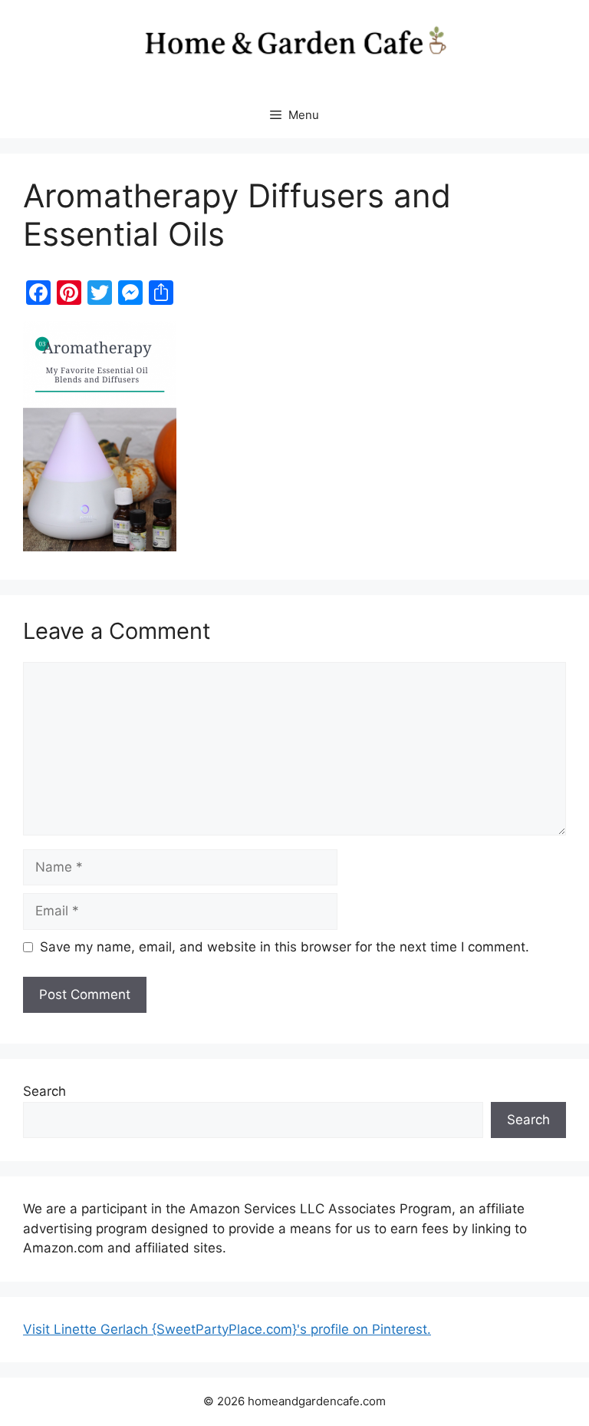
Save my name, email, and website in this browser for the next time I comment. (284, 947)
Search (44, 1091)
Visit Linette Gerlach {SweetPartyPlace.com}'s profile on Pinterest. (227, 1329)
